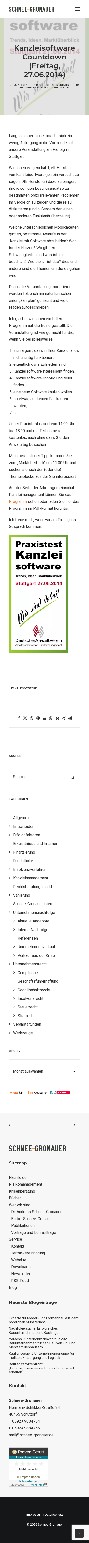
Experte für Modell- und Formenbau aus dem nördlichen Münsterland (44, 1320)
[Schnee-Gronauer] (31, 9)
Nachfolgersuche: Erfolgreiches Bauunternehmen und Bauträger (34, 1330)
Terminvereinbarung (28, 1253)
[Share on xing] (64, 718)
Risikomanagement (25, 1184)
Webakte (18, 1260)
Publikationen (23, 1225)
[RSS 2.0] (19, 1093)
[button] (77, 9)
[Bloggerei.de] (60, 1093)
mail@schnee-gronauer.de (31, 1435)
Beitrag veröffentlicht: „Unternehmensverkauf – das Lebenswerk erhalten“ (42, 1368)
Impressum (34, 1514)
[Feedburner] (39, 1093)
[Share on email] (70, 718)
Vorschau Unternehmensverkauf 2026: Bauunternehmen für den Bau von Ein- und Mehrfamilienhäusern (42, 1343)
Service (15, 1239)
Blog (13, 1287)
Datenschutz (54, 1514)
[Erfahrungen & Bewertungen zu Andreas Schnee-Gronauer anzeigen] (28, 1485)
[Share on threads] (32, 718)
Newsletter (20, 1273)
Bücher (15, 1198)
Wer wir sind (19, 1205)
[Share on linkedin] (44, 718)
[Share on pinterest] (38, 718)
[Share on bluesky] (57, 718)
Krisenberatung (22, 1191)
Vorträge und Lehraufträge (33, 1232)
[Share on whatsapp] (51, 718)
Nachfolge (18, 1177)
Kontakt (17, 1246)
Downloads (21, 1267)
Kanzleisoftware (24, 688)
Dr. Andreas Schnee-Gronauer (36, 1211)
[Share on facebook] (19, 718)
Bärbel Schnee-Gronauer (32, 1218)
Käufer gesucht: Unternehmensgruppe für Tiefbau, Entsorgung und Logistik (41, 1356)
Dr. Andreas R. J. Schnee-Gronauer (44, 87)
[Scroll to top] (79, 1533)
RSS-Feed (20, 1280)
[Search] (44, 777)
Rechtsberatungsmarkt (53, 85)
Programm (18, 501)
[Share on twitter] (25, 718)
